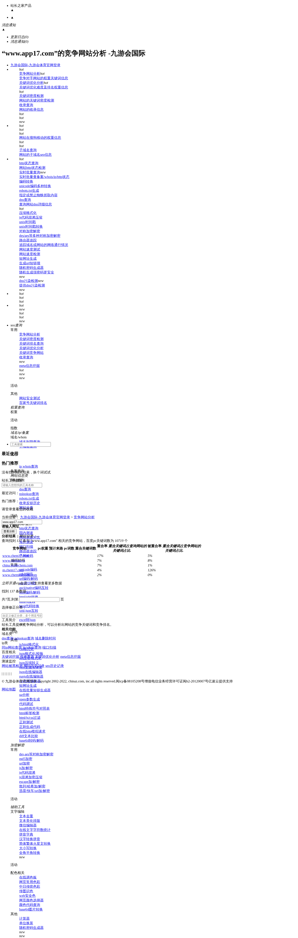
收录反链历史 (29, 503)
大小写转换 (28, 848)
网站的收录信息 (31, 109)
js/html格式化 (29, 644)
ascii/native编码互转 (33, 588)
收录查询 (26, 105)
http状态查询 (28, 163)
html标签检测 (29, 713)
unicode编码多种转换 (35, 186)
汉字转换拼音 (29, 839)
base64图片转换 (31, 909)
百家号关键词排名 (33, 403)
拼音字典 (26, 834)
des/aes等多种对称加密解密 (39, 235)
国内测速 (26, 533)
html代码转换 (29, 606)
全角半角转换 (29, 853)
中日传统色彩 (29, 886)
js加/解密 (26, 768)
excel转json (27, 620)
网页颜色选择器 (31, 900)
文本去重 (26, 816)
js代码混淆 (27, 772)
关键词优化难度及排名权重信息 (43, 87)
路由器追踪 (28, 240)
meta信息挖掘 (29, 366)
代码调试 (26, 704)
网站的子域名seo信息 (35, 154)
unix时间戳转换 (31, 226)
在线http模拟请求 (32, 731)
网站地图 (9, 689)
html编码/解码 (29, 592)
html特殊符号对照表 (34, 708)
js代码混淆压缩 (30, 217)
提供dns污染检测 (32, 285)
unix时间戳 (27, 222)
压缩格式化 (28, 213)
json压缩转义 (29, 663)
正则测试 (26, 722)
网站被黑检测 (12, 666)
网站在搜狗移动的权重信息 (40, 137)
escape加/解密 (29, 782)
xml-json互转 (28, 610)
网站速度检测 (29, 254)
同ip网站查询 (12, 647)
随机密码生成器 (31, 268)
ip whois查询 (28, 466)
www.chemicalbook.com (19, 575)
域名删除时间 (45, 638)
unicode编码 (28, 569)
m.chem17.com (13, 570)
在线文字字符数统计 (35, 830)
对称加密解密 (29, 231)
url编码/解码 (28, 578)
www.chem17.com (15, 556)
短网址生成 (28, 258)
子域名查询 (28, 150)
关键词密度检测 (31, 96)
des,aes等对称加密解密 (36, 754)
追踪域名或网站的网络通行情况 (43, 245)
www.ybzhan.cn (13, 560)
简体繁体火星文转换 (35, 843)
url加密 (24, 763)
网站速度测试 (29, 249)
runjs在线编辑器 (31, 676)
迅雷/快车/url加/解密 (34, 791)
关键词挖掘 (10, 656)
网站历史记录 (34, 666)
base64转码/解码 (31, 740)
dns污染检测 (28, 281)
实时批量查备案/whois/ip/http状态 (44, 177)
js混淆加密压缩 (30, 777)
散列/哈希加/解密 (32, 786)
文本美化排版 (29, 821)
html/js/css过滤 (29, 717)
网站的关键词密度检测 (36, 100)
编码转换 (26, 181)
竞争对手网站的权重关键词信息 (43, 78)
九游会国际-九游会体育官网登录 (35, 65)
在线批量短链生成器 (35, 690)
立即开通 (9, 583)
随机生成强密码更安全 (36, 272)
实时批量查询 (29, 172)
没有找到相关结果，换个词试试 (26, 472)
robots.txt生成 (29, 190)
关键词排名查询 (31, 343)
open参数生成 (29, 699)
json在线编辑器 (30, 672)
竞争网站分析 (29, 73)
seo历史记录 (54, 666)
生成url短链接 (29, 263)
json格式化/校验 (31, 653)
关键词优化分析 (31, 83)
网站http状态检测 (32, 168)
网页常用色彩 (29, 882)
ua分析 (24, 695)
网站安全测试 (29, 398)
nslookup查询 (29, 494)
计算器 (24, 918)
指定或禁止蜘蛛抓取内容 (38, 195)
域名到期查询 (29, 442)
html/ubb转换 (28, 597)
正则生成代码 (29, 727)
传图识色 (26, 891)
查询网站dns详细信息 (35, 204)
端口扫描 (49, 647)
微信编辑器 (28, 825)
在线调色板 (28, 877)
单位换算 (26, 923)
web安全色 (27, 895)
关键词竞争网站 (31, 353)
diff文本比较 (28, 736)
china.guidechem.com (17, 565)
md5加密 (25, 759)
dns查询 (25, 200)
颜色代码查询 (29, 905)
